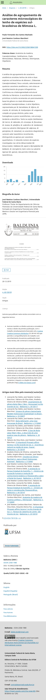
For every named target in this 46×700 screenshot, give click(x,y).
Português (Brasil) (11, 594)
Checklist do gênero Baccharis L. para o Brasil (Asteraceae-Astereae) (22, 459)
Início (4, 8)
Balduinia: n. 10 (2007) (16, 416)
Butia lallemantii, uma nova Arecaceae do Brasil (22, 422)
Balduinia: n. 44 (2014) (16, 492)
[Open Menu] (2, 2)
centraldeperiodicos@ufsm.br (22, 685)
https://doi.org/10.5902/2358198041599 (22, 47)
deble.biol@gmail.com (20, 632)
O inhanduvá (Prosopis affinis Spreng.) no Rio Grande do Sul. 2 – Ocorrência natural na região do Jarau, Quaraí (25, 444)
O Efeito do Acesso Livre (26, 383)
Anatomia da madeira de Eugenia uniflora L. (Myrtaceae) (24, 498)
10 (16, 518)
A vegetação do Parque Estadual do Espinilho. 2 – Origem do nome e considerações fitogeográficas (24, 487)
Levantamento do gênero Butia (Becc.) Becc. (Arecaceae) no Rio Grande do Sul (25, 404)
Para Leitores (8, 609)
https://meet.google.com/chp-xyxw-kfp (20, 691)
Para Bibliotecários (10, 616)
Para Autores (8, 612)
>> (20, 518)
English (6, 587)
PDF (7, 270)
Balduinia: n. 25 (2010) (16, 449)
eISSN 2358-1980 (10, 562)
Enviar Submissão (12, 546)
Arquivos (12, 8)
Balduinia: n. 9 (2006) (32, 423)
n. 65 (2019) (22, 8)
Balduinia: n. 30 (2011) (29, 406)
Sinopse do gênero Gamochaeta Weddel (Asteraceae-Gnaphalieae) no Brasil (24, 412)
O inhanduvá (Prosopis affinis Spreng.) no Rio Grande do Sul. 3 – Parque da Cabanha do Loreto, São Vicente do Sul (25, 510)
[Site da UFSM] (12, 535)
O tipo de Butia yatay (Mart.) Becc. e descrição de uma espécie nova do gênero (23, 432)
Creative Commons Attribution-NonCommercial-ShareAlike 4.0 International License (21, 642)
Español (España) (10, 591)
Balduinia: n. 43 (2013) (32, 478)
